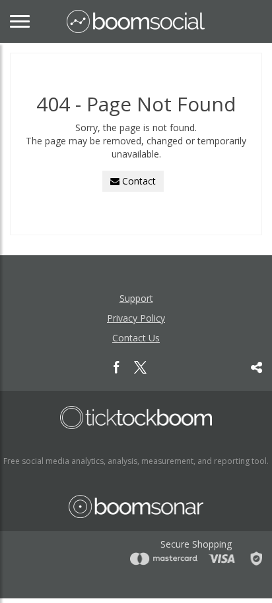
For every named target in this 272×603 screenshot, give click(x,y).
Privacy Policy (136, 318)
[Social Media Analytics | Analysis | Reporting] (136, 21)
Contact (137, 181)
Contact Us (136, 337)
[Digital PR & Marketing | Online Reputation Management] (136, 417)
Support (136, 298)
